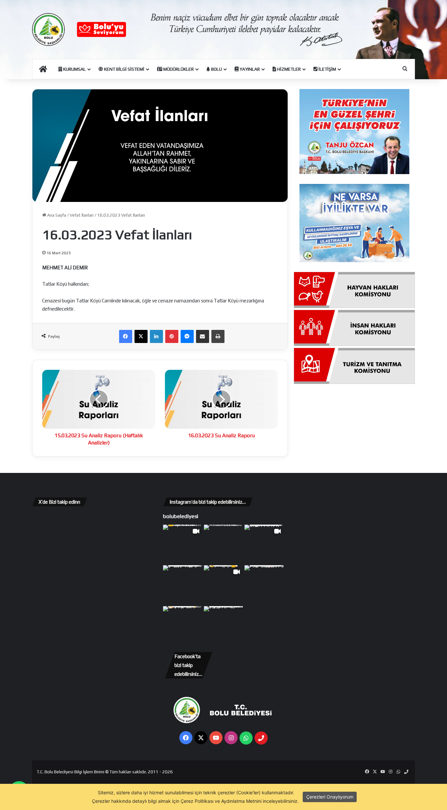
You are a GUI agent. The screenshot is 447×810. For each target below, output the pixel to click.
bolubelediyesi (180, 516)
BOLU (216, 69)
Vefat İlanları (82, 215)
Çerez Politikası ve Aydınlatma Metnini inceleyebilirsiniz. (240, 801)
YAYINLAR (249, 69)
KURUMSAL (74, 69)
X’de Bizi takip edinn (59, 502)
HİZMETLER (288, 69)
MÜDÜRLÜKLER (178, 69)
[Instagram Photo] (223, 544)
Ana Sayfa (56, 215)
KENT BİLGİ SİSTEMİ (123, 69)
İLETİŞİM (326, 69)
